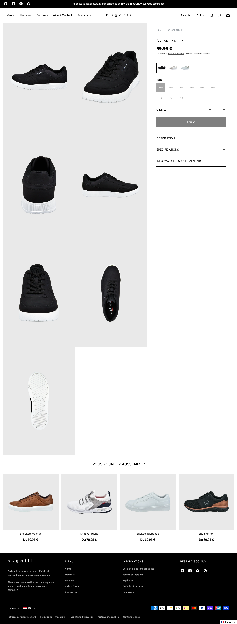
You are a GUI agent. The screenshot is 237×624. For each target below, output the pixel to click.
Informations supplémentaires (180, 161)
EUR (30, 608)
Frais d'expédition (176, 53)
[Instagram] (6, 4)
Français (12, 608)
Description (165, 138)
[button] (228, 622)
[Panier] (228, 15)
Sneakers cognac (31, 533)
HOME (159, 30)
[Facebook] (13, 4)
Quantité (161, 109)
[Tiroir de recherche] (211, 15)
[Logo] (118, 15)
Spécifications (167, 149)
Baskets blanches (148, 533)
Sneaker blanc (89, 533)
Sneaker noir (206, 533)
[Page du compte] (219, 15)
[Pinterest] (28, 4)
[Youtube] (21, 4)
